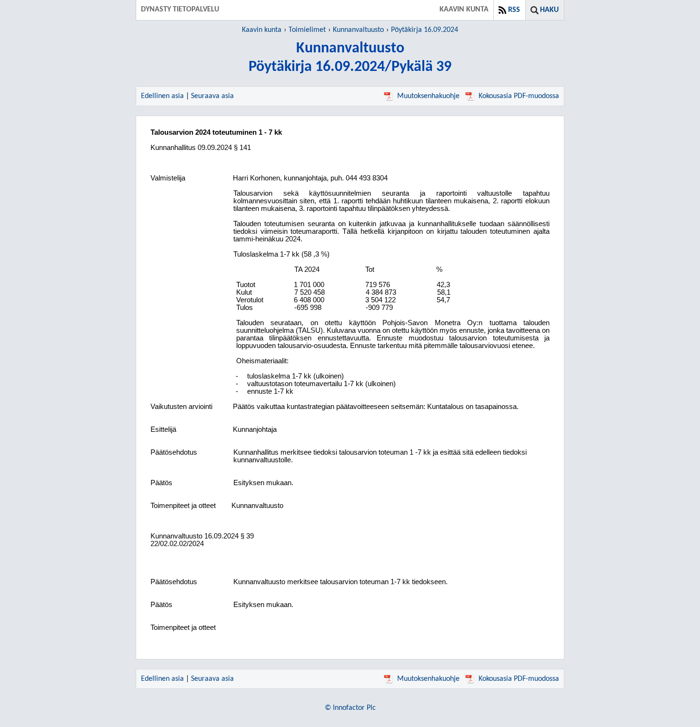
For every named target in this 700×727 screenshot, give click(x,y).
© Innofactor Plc (350, 708)
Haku (549, 10)
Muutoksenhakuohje (428, 96)
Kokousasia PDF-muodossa (519, 96)
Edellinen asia (162, 96)
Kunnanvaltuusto (358, 30)
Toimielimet (307, 30)
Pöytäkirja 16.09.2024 (424, 30)
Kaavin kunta (261, 30)
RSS (514, 10)
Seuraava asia (212, 96)
